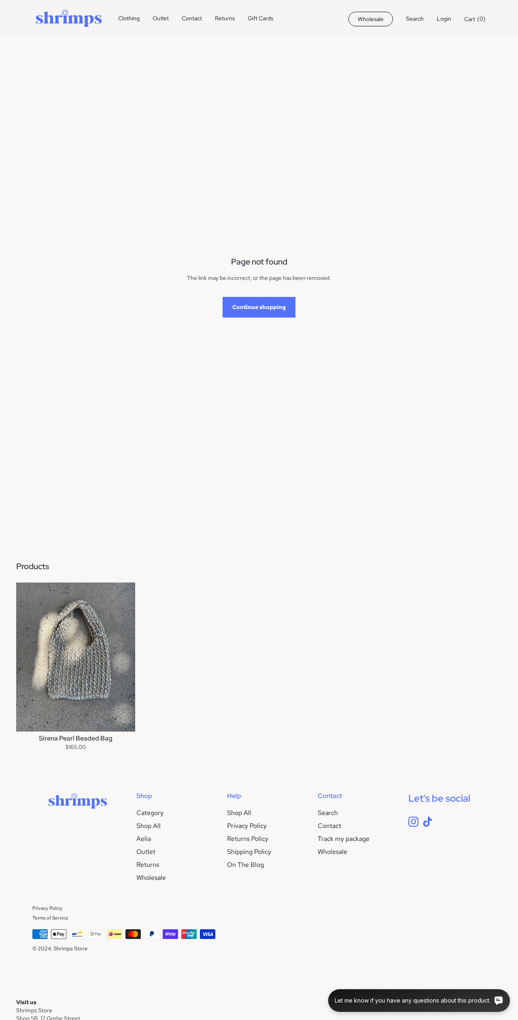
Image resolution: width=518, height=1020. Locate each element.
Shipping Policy (249, 851)
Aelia (143, 838)
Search (328, 813)
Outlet (161, 18)
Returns (225, 18)
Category (149, 813)
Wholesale (151, 877)
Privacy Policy (247, 826)
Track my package (343, 838)
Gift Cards (260, 18)
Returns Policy (247, 838)
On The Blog (245, 864)
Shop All (148, 826)
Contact (192, 18)
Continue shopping (259, 307)
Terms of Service (50, 918)
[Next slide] (123, 657)
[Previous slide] (28, 657)
